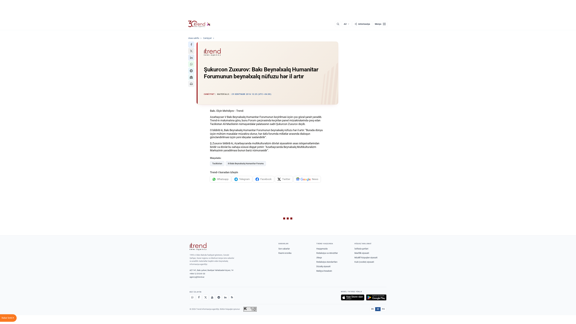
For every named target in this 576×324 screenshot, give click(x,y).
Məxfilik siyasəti (361, 253)
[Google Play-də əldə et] (376, 297)
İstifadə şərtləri (361, 249)
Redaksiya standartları (326, 262)
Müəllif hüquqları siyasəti (365, 257)
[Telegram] (218, 297)
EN (372, 309)
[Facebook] (199, 297)
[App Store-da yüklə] (352, 297)
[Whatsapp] (192, 297)
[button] (191, 44)
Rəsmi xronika (284, 253)
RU (383, 309)
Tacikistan (217, 163)
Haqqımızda (322, 249)
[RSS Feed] (232, 297)
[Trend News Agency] (198, 246)
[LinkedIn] (225, 297)
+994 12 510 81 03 (197, 274)
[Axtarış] (338, 24)
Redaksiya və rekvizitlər (327, 253)
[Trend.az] (199, 24)
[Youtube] (212, 297)
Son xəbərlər (284, 249)
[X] (205, 297)
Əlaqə (319, 257)
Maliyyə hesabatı (324, 271)
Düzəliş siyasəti (323, 266)
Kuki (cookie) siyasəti (364, 262)
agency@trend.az (197, 277)
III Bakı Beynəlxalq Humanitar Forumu (246, 163)
